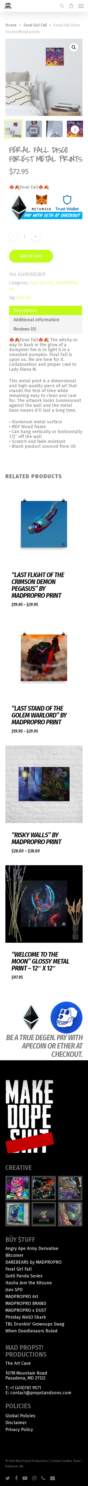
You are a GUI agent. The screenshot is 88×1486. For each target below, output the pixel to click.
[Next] (75, 129)
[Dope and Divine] (70, 1214)
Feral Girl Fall (35, 25)
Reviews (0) (24, 329)
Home (11, 25)
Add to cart (31, 256)
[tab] (45, 310)
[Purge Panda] (44, 1188)
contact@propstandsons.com (40, 1392)
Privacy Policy (19, 1429)
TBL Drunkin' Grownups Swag (34, 1324)
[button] (81, 5)
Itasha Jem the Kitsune (28, 1282)
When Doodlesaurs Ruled (31, 1330)
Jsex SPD (14, 1289)
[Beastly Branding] (44, 1214)
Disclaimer (16, 1422)
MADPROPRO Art (21, 1296)
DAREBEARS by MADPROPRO (33, 1262)
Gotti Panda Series (24, 1276)
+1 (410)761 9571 (25, 1388)
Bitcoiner (14, 1255)
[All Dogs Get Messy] (17, 1214)
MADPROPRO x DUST (25, 1310)
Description (25, 310)
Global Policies (20, 1415)
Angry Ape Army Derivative (31, 1248)
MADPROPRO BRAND (25, 1303)
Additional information (36, 319)
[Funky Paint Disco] (70, 1188)
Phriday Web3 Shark (25, 1317)
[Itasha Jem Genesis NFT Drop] (17, 1188)
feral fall (24, 297)
